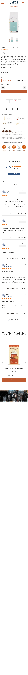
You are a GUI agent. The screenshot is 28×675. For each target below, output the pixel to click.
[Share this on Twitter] (8, 101)
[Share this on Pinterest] (15, 101)
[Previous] (2, 22)
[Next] (25, 22)
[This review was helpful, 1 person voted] (21, 214)
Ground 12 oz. (20, 80)
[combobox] (20, 185)
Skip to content (14, 6)
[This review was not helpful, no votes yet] (24, 214)
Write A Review (14, 174)
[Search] (23, 2)
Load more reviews (14, 319)
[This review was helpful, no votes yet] (21, 238)
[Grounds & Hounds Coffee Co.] (14, 2)
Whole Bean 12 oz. (8, 80)
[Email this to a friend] (19, 101)
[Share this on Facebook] (11, 101)
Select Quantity (5, 84)
